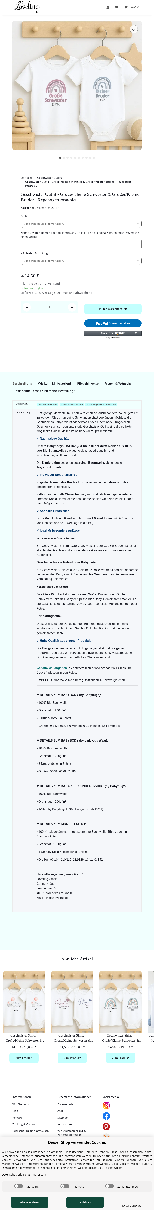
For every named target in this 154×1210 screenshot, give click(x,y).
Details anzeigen (132, 1205)
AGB (60, 1111)
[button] (107, 7)
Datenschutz (65, 1104)
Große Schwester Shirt (72, 404)
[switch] (18, 1186)
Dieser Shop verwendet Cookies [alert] (77, 1142)
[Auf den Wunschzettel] (134, 29)
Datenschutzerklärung (16, 1174)
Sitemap (62, 1117)
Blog (15, 1111)
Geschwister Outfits (47, 207)
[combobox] (81, 224)
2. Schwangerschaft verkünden (101, 404)
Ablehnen (85, 1202)
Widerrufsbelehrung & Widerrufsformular (71, 1133)
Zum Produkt (24, 1058)
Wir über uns (20, 1104)
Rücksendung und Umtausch (30, 1131)
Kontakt (17, 1117)
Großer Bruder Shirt (47, 404)
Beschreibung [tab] (22, 383)
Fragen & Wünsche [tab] (118, 383)
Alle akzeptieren (29, 1202)
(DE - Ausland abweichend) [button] (74, 293)
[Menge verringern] (27, 307)
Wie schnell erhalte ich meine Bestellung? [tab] (45, 391)
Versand (54, 284)
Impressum (64, 1124)
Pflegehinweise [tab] (88, 383)
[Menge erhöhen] (72, 307)
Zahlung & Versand (24, 1124)
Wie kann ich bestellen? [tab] (54, 383)
